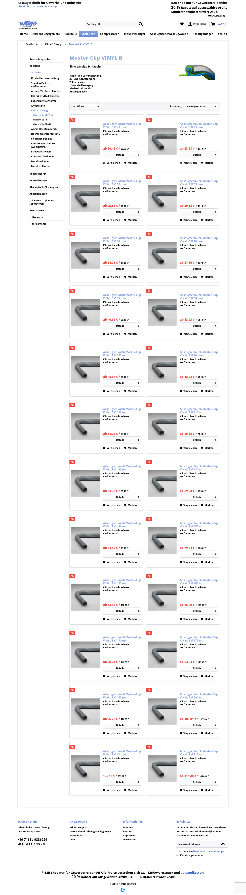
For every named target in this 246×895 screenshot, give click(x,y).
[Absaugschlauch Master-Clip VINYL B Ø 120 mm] (85, 483)
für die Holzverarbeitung (45, 78)
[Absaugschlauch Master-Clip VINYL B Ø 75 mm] (85, 312)
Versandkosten (192, 873)
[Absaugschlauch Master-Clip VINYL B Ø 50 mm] (85, 198)
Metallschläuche (40, 166)
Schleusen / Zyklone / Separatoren (41, 202)
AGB (72, 839)
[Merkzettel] (181, 24)
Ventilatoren (36, 210)
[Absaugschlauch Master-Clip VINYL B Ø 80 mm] (162, 312)
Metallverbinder (40, 161)
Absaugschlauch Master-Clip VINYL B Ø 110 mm (199, 410)
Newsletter (129, 839)
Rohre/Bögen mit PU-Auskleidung (43, 145)
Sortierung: (176, 106)
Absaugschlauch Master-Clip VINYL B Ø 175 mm (199, 638)
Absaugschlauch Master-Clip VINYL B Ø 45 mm (199, 125)
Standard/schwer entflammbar (41, 84)
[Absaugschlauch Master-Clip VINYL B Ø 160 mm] (162, 597)
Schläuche (35, 72)
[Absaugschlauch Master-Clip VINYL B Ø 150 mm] (162, 540)
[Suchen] (140, 24)
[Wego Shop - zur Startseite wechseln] (28, 25)
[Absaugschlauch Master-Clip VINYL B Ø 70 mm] (162, 255)
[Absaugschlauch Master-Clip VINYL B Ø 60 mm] (85, 768)
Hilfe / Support (78, 827)
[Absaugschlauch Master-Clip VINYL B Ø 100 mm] (85, 426)
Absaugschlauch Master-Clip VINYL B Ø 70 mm (199, 239)
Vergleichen (113, 162)
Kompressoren (37, 173)
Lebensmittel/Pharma (43, 100)
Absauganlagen (38, 193)
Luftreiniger (36, 217)
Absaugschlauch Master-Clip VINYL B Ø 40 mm (122, 125)
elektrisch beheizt (41, 138)
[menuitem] (114, 24)
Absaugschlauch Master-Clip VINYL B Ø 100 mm (122, 410)
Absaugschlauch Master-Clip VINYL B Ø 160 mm (199, 581)
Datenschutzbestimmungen (209, 851)
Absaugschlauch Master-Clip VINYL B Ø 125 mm (122, 581)
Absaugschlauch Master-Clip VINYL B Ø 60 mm (122, 752)
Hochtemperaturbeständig (46, 133)
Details (120, 154)
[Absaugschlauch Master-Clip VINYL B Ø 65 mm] (85, 255)
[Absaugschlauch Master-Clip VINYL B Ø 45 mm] (162, 141)
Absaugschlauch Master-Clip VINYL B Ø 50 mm (122, 182)
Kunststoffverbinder (43, 156)
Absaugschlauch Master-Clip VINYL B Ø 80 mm (199, 296)
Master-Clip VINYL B (43, 115)
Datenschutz (77, 835)
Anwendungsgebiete (41, 59)
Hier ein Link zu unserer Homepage (37, 6)
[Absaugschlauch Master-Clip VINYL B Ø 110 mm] (162, 426)
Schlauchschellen (41, 151)
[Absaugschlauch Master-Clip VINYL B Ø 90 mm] (162, 369)
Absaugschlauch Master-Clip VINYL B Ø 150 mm (199, 524)
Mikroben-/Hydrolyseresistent (47, 96)
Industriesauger (38, 180)
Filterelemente (37, 223)
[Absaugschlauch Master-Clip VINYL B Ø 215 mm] (162, 768)
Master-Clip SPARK (42, 124)
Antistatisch (38, 105)
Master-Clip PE (40, 119)
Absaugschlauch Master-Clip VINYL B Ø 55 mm (199, 182)
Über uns (128, 827)
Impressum (129, 835)
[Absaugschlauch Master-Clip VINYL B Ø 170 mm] (85, 654)
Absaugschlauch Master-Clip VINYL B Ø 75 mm (122, 296)
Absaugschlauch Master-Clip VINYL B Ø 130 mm (199, 467)
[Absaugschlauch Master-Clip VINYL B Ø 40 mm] (85, 141)
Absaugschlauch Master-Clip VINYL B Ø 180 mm (122, 695)
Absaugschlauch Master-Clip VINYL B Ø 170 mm (122, 638)
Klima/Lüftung (39, 110)
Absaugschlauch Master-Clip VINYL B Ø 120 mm (122, 467)
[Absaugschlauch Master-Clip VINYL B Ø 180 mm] (85, 711)
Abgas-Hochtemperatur (44, 129)
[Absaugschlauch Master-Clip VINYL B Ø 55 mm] (162, 198)
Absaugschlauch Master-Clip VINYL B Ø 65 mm (122, 239)
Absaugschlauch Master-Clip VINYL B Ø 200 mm (199, 695)
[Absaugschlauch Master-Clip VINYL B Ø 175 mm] (162, 654)
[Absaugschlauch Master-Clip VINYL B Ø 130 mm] (162, 483)
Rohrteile (34, 65)
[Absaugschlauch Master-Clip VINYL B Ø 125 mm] (85, 597)
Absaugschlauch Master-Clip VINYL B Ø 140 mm (122, 524)
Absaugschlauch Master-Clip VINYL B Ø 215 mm (199, 752)
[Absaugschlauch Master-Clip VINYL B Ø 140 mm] (85, 540)
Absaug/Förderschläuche (45, 91)
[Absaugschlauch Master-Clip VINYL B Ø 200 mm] (162, 711)
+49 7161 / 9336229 (32, 839)
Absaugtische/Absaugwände (45, 187)
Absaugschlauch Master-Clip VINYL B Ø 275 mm (122, 353)
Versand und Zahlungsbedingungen (90, 831)
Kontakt (127, 831)
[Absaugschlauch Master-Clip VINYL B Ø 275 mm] (85, 369)
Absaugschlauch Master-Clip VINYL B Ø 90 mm (199, 353)
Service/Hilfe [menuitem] (218, 15)
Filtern (80, 106)
